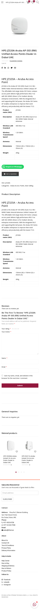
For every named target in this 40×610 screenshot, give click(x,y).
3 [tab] (21, 472)
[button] (34, 604)
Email (4, 367)
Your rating (6, 329)
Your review (6, 332)
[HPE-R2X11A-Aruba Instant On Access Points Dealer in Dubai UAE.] (29, 446)
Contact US (5, 543)
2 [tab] (18, 472)
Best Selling (29, 186)
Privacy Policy (6, 548)
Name (4, 358)
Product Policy (6, 571)
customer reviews (16, 61)
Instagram (7, 585)
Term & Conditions (8, 545)
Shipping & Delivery (8, 566)
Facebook (7, 579)
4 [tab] (24, 472)
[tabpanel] (11, 454)
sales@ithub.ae (8, 530)
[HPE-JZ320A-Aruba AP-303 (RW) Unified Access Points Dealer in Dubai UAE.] (2, 67)
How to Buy (5, 563)
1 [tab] (16, 472)
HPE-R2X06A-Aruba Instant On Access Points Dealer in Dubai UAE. (10, 459)
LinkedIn (6, 582)
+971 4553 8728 (8, 522)
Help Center (5, 561)
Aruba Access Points (17, 186)
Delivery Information (8, 550)
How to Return (6, 568)
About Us (5, 540)
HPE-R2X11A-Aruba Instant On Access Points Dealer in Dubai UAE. (28, 459)
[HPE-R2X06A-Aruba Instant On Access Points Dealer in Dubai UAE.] (10, 446)
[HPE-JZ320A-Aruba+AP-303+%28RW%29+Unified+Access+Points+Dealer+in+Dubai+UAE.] (5, 67)
